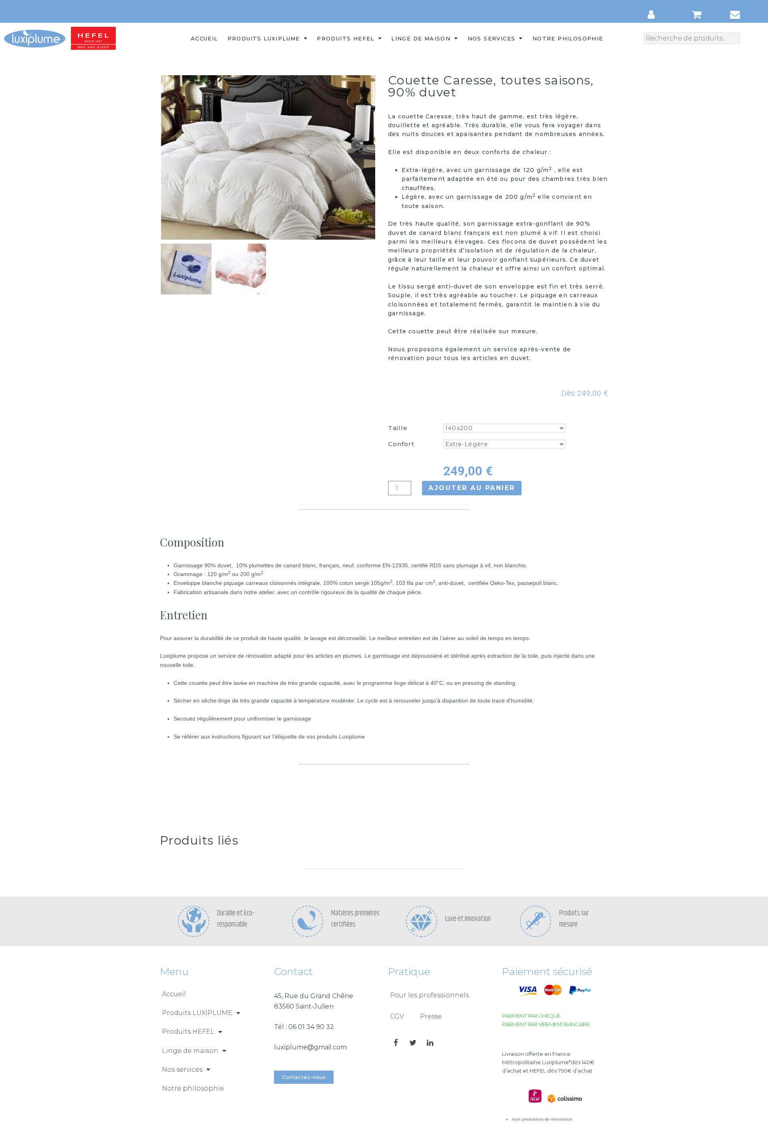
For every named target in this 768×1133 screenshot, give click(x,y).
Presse (431, 1016)
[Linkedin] (430, 1042)
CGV (397, 1016)
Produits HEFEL (345, 38)
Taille (398, 428)
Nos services (492, 38)
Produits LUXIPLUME (264, 38)
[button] (304, 1077)
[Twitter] (412, 1042)
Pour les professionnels (429, 995)
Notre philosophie (567, 38)
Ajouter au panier (471, 488)
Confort (401, 444)
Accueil (204, 38)
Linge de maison (420, 38)
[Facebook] (395, 1042)
